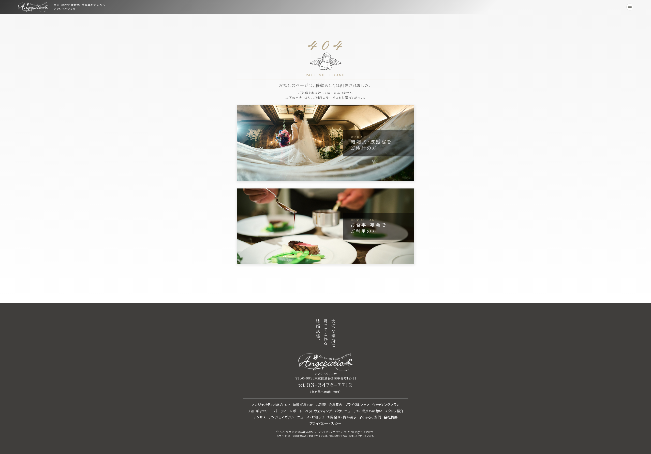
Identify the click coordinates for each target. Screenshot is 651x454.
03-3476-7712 (329, 385)
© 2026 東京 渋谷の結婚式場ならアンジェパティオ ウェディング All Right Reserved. (325, 432)
